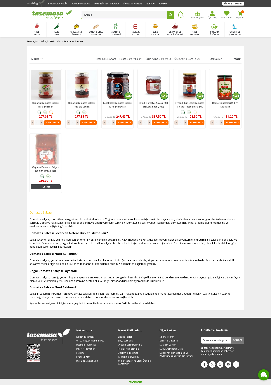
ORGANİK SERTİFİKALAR (106, 3)
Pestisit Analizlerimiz (128, 348)
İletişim (80, 352)
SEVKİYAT (150, 3)
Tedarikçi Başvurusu (128, 356)
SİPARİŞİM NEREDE (132, 3)
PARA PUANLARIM (81, 3)
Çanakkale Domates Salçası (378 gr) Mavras (117, 104)
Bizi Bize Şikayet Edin (87, 360)
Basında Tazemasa (86, 344)
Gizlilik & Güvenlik (168, 340)
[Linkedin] (236, 364)
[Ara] (170, 15)
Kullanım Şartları (167, 344)
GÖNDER (237, 340)
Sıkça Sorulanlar (126, 340)
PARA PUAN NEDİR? (58, 3)
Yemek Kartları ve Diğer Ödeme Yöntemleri (134, 362)
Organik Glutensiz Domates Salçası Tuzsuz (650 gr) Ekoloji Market (189, 105)
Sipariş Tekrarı (166, 336)
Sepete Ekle (52, 122)
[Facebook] (204, 364)
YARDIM (163, 3)
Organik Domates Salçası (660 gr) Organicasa (45, 169)
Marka (35, 58)
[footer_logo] (48, 336)
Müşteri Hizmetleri (85, 348)
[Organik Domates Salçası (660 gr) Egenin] (82, 85)
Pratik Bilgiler (83, 356)
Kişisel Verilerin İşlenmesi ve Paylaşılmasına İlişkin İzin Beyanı (176, 354)
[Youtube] (228, 364)
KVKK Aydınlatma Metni (171, 348)
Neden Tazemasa (85, 336)
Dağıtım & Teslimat (128, 352)
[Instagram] (220, 364)
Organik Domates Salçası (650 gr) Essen (45, 104)
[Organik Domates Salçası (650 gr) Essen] (46, 85)
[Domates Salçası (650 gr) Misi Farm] (225, 85)
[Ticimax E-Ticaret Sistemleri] (135, 382)
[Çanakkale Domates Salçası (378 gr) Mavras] (118, 85)
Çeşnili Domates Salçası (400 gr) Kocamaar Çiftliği (153, 104)
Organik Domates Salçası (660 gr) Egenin (81, 104)
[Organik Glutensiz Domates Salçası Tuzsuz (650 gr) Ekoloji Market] (189, 85)
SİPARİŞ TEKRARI (233, 3)
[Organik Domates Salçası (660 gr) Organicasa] (46, 149)
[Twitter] (212, 364)
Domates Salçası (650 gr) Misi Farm (225, 104)
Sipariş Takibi (125, 336)
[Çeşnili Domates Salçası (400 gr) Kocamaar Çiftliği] (153, 85)
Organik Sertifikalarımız (130, 344)
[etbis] (34, 353)
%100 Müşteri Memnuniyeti (90, 340)
